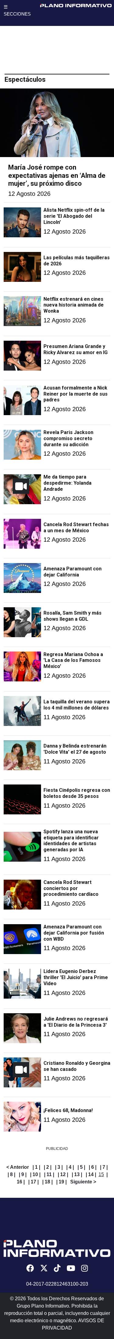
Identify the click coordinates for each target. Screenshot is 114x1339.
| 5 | (81, 1167)
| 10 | (35, 1174)
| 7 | (104, 1167)
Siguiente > (83, 1181)
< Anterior (17, 1167)
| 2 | (47, 1167)
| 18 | (47, 1181)
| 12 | (63, 1174)
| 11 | (49, 1174)
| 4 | (70, 1167)
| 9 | (22, 1174)
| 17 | (33, 1181)
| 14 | (91, 1174)
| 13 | (77, 1174)
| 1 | (36, 1167)
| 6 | (92, 1167)
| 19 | (61, 1181)
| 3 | (59, 1167)
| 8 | (11, 1174)
